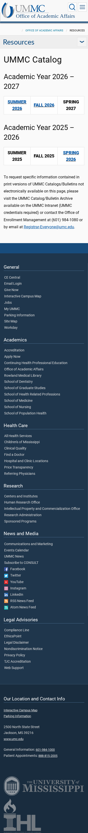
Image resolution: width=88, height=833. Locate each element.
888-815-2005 (47, 756)
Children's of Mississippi (22, 442)
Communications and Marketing (28, 544)
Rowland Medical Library (23, 376)
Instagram (17, 588)
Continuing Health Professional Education (35, 363)
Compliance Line (16, 630)
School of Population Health (25, 413)
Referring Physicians (19, 474)
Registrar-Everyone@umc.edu (49, 227)
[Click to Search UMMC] (72, 7)
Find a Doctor (14, 455)
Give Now (11, 290)
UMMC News (14, 556)
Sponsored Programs (20, 521)
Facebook (16, 569)
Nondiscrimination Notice (23, 649)
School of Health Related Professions (32, 394)
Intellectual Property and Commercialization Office (42, 509)
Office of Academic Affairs (45, 16)
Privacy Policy (14, 655)
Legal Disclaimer (16, 643)
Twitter (14, 575)
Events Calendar (16, 550)
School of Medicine (18, 401)
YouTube (15, 582)
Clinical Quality (15, 448)
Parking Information (19, 315)
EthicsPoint (13, 636)
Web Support (14, 668)
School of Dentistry (18, 382)
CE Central (12, 278)
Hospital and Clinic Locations (26, 461)
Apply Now (12, 357)
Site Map (10, 321)
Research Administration (23, 515)
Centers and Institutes (21, 496)
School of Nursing (17, 407)
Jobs (8, 303)
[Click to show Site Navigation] (82, 7)
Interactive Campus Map (22, 296)
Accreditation (14, 350)
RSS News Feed (21, 601)
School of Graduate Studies (24, 388)
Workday (11, 328)
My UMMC (12, 309)
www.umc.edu (13, 739)
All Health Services (18, 436)
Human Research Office (22, 502)
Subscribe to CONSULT (21, 563)
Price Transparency (18, 467)
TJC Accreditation (17, 662)
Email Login (13, 284)
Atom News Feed (22, 607)
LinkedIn (15, 595)
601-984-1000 (45, 749)
